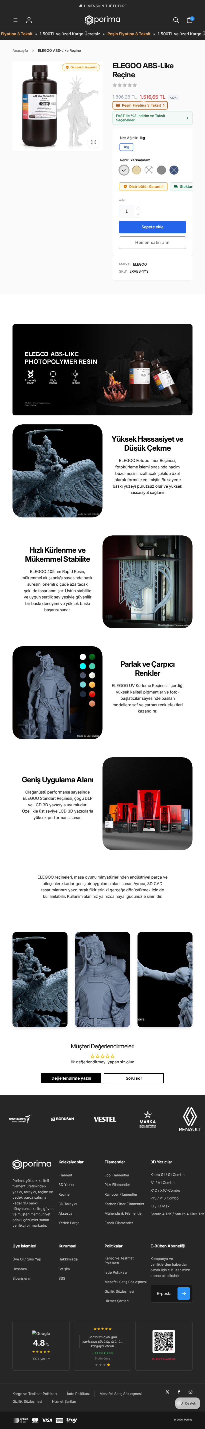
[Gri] (161, 170)
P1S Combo (169, 1198)
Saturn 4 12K (161, 1214)
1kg (126, 147)
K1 (152, 1206)
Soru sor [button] (134, 1078)
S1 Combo (176, 1174)
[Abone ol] (184, 1293)
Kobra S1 (157, 1174)
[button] (15, 20)
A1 (152, 1182)
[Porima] (31, 1168)
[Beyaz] (149, 170)
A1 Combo (166, 1182)
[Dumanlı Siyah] (174, 170)
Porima (188, 1419)
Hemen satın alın (152, 242)
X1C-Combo (170, 1190)
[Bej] (136, 170)
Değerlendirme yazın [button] (71, 1078)
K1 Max (164, 1206)
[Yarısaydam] (124, 170)
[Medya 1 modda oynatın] (57, 106)
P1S (153, 1198)
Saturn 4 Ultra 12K (189, 1214)
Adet (122, 200)
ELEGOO (140, 264)
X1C (153, 1190)
